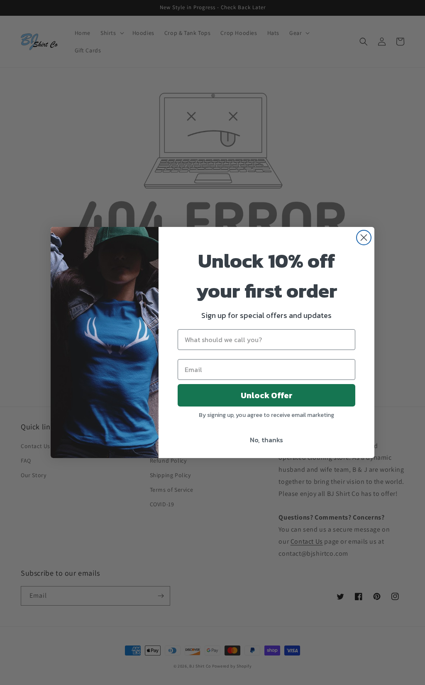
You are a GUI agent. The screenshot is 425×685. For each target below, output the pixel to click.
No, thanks (266, 440)
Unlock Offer (267, 395)
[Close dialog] (364, 237)
